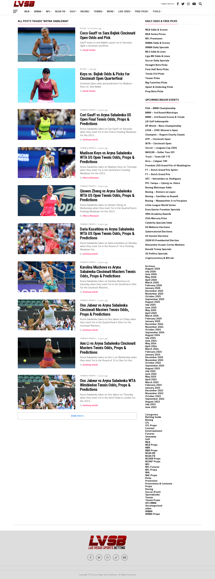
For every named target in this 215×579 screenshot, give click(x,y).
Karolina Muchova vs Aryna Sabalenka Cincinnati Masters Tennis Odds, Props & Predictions (108, 271)
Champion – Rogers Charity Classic (165, 134)
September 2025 (154, 299)
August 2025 (152, 302)
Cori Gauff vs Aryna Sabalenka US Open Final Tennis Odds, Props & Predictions (105, 119)
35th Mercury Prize (156, 218)
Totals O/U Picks (154, 74)
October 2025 (153, 296)
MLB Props (151, 445)
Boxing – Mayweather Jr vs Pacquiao (166, 200)
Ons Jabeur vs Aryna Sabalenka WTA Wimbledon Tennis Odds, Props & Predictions (108, 385)
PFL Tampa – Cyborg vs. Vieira (162, 183)
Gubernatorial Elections (158, 231)
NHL (147, 472)
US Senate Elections (156, 236)
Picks (83, 28)
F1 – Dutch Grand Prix (157, 174)
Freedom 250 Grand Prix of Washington (168, 165)
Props (148, 486)
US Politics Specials (156, 253)
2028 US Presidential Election (162, 240)
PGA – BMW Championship (160, 108)
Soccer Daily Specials (157, 60)
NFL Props (151, 470)
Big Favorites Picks (156, 82)
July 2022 (150, 404)
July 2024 (150, 338)
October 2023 (153, 363)
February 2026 (153, 285)
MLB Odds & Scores (156, 29)
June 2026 (151, 274)
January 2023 (152, 388)
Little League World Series (160, 205)
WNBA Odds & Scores (157, 43)
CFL (147, 422)
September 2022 (154, 399)
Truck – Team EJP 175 (157, 156)
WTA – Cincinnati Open (158, 143)
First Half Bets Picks (157, 69)
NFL (48, 11)
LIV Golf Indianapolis (156, 121)
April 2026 (151, 280)
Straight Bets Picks (156, 65)
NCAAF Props (152, 461)
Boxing (149, 420)
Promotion (151, 481)
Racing (84, 11)
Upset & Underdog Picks (159, 87)
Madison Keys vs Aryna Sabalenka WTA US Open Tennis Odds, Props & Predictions (107, 157)
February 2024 (153, 352)
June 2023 (151, 374)
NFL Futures (152, 467)
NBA (147, 447)
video (148, 508)
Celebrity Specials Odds (158, 223)
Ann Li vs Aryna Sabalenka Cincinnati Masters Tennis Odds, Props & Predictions (108, 347)
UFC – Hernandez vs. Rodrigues (163, 178)
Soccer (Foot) (153, 492)
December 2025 (154, 291)
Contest (149, 428)
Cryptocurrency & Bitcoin (159, 258)
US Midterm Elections (157, 227)
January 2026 (152, 288)
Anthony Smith (90, 139)
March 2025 (152, 316)
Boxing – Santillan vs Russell (161, 196)
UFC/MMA (150, 503)
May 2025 (150, 310)
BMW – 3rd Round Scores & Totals (164, 117)
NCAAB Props (152, 458)
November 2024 (154, 327)
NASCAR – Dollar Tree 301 (160, 152)
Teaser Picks (152, 78)
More (110, 11)
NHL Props (151, 475)
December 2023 (154, 357)
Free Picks (141, 11)
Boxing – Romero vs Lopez (160, 192)
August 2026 (152, 268)
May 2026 (150, 277)
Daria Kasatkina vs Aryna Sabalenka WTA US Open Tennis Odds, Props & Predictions (107, 233)
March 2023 (152, 382)
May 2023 (150, 376)
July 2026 (150, 271)
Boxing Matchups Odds (158, 187)
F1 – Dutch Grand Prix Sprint (161, 170)
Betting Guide (153, 417)
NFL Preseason (153, 38)
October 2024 (153, 329)
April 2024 (151, 346)
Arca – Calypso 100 (156, 161)
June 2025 (151, 307)
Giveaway (150, 436)
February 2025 (153, 318)
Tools (156, 11)
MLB (26, 11)
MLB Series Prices (155, 34)
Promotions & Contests (158, 483)
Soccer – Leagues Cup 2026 (161, 148)
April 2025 (151, 313)
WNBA (37, 11)
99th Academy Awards (158, 214)
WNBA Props (152, 514)
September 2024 (154, 332)
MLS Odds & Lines (155, 51)
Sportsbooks (152, 494)
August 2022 (152, 401)
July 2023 (150, 371)
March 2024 (152, 349)
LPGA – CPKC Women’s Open (161, 130)
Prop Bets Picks (154, 91)
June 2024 (151, 341)
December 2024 (154, 324)
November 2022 (154, 393)
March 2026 (152, 282)
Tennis (98, 11)
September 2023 (154, 365)
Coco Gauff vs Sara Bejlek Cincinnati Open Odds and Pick (107, 35)
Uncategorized (153, 505)
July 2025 (150, 304)
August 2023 (152, 368)
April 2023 (151, 379)
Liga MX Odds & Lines (157, 56)
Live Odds (124, 11)
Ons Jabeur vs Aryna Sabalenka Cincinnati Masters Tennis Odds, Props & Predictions (104, 309)
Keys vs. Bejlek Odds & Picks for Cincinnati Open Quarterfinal (105, 76)
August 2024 (152, 335)
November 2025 (154, 293)
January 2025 (152, 321)
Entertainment (153, 431)
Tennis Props (88, 109)
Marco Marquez (91, 177)
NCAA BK (150, 453)
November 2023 (154, 360)
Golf (73, 11)
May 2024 (150, 343)
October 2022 (153, 396)
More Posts (77, 415)
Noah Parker (89, 50)
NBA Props (151, 450)
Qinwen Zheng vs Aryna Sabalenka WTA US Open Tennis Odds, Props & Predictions (107, 195)
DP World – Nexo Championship (163, 126)
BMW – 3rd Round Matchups (161, 112)
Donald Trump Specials (158, 249)
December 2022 (154, 390)
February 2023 (153, 385)
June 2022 (151, 407)
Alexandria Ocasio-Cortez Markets (164, 245)
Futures (149, 434)
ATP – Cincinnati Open (158, 139)
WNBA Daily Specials (157, 47)
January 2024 (152, 354)
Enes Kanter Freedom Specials (162, 209)
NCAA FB (60, 11)
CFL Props (151, 425)
